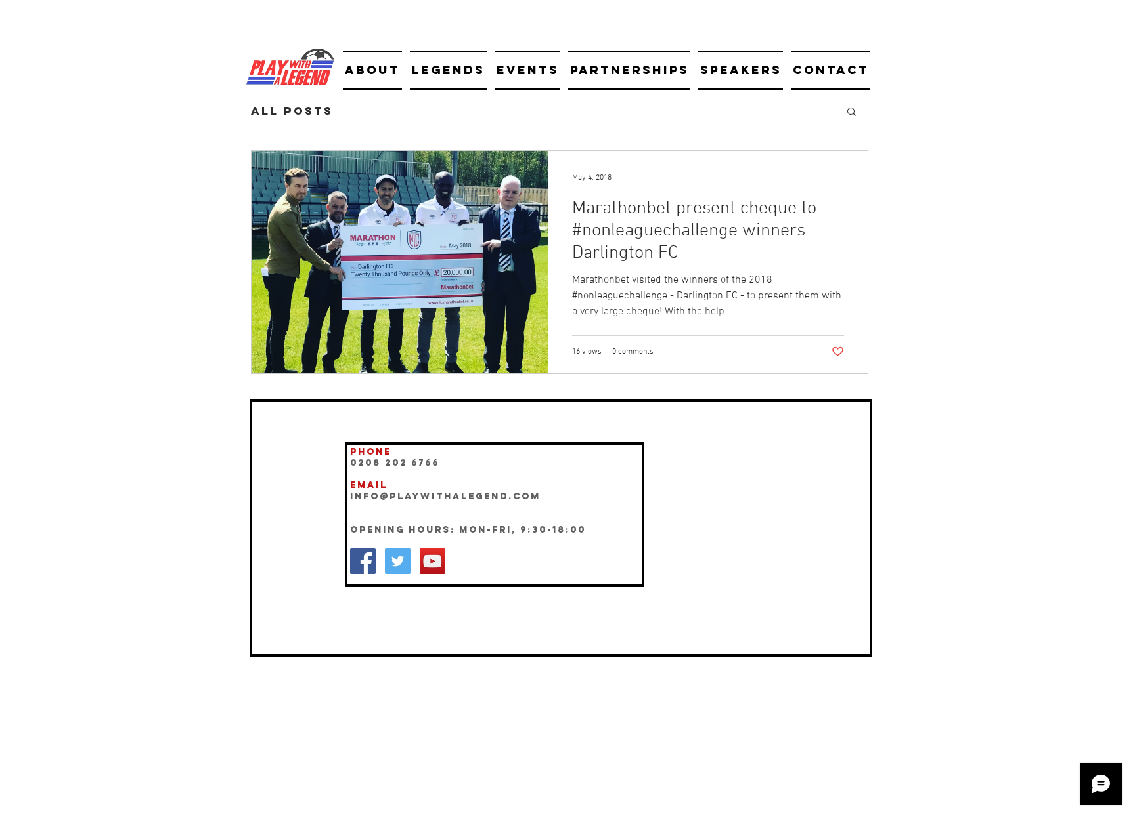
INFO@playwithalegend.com (445, 496)
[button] (851, 112)
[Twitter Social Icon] (398, 561)
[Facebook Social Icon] (363, 561)
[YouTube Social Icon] (432, 561)
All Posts (292, 111)
